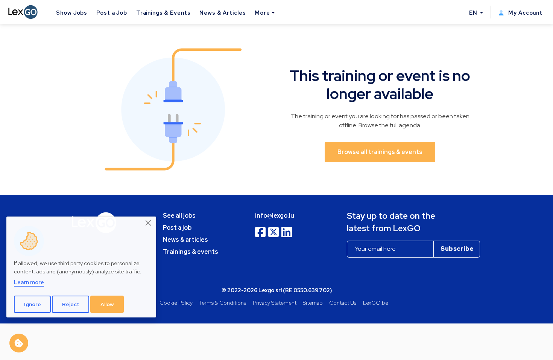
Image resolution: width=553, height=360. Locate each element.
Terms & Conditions (222, 302)
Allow (107, 304)
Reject (70, 304)
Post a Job (111, 12)
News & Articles (222, 12)
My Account (524, 12)
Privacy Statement (274, 302)
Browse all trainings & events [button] (379, 152)
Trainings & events (190, 252)
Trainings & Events (163, 12)
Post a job (177, 228)
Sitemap (313, 302)
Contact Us (342, 302)
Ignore (32, 304)
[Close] (148, 223)
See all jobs (179, 216)
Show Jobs (71, 12)
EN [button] (474, 12)
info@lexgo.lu (274, 216)
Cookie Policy (176, 302)
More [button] (262, 12)
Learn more (29, 282)
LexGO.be (375, 302)
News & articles (185, 240)
